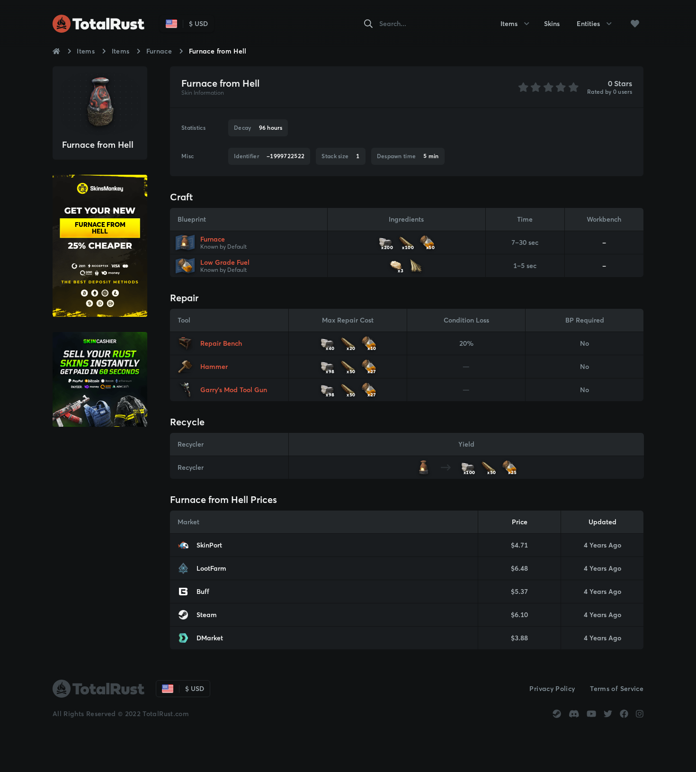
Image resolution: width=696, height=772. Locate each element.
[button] (634, 23)
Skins (552, 23)
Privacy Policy (552, 688)
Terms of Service (616, 688)
